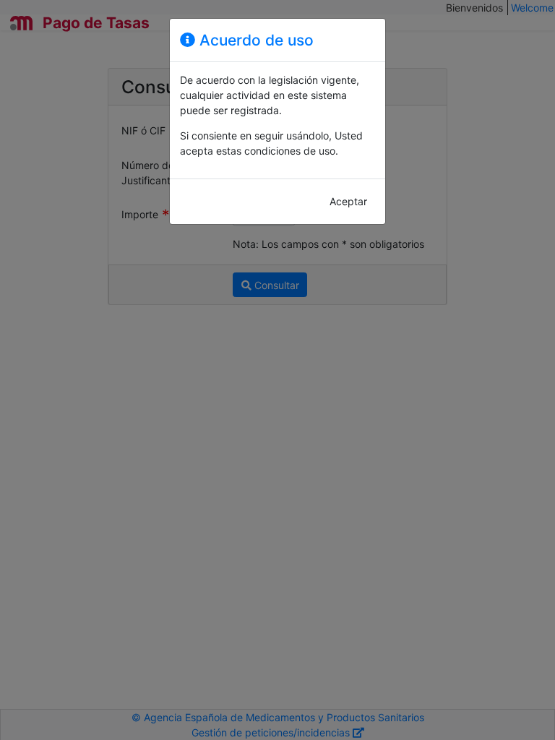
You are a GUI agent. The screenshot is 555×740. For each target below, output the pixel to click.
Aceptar (348, 201)
